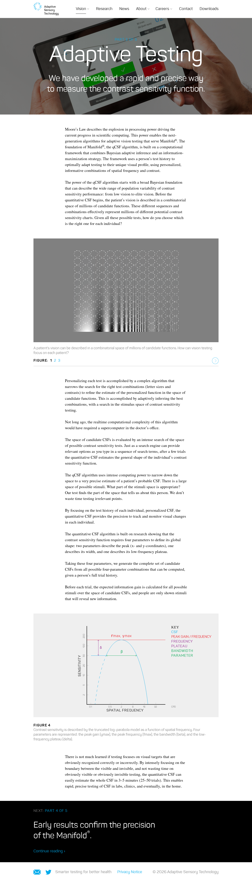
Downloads (209, 9)
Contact (186, 9)
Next (215, 361)
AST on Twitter (48, 872)
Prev (207, 361)
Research (104, 9)
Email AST (37, 872)
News (124, 9)
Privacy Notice (129, 872)
